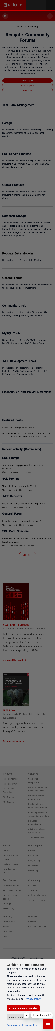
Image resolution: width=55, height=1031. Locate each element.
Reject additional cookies (23, 1017)
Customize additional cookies (22, 1025)
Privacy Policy (33, 999)
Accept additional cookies (23, 1008)
